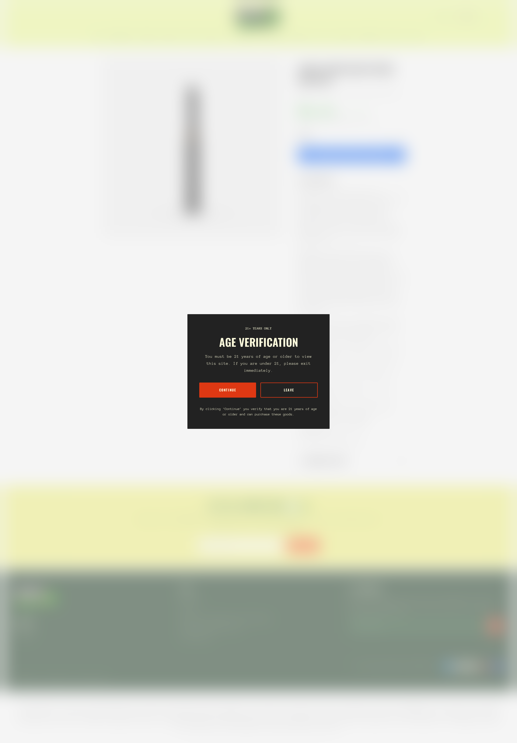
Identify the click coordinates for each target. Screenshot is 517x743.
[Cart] (503, 16)
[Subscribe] (495, 625)
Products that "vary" (326, 461)
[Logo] (258, 16)
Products (322, 92)
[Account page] (496, 16)
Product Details (320, 180)
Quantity (304, 135)
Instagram (23, 634)
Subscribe (303, 545)
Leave (289, 389)
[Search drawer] (490, 16)
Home (303, 92)
